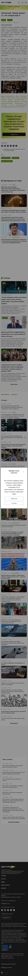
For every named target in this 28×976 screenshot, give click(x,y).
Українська (14, 498)
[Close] (23, 472)
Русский (14, 503)
